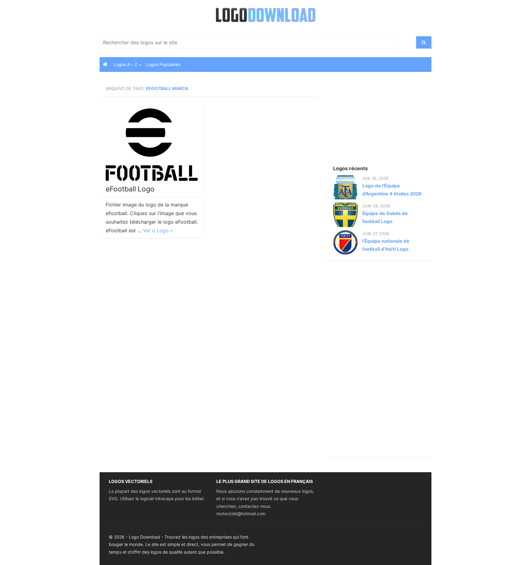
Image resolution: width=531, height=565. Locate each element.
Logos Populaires (163, 64)
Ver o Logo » (158, 230)
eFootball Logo (130, 189)
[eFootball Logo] (152, 144)
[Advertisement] (368, 119)
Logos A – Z (125, 64)
